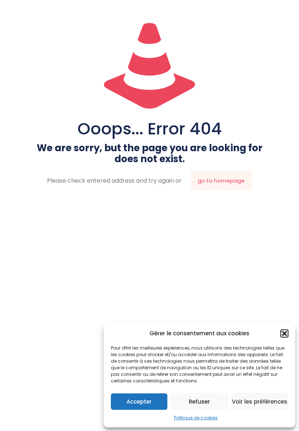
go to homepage (221, 180)
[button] (284, 333)
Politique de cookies (196, 418)
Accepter (139, 401)
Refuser (199, 401)
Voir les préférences (259, 401)
